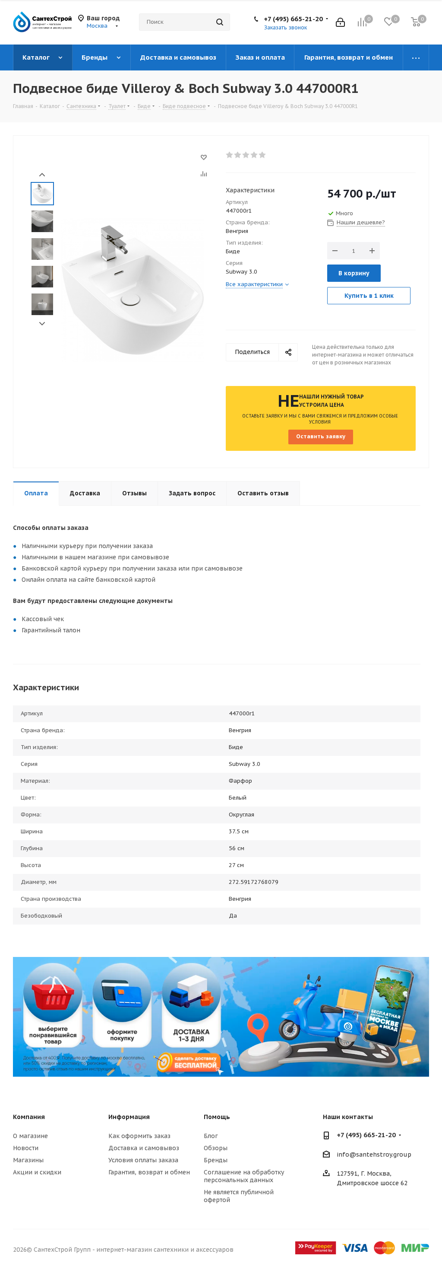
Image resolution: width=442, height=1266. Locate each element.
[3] (246, 155)
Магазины (28, 1160)
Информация (129, 1117)
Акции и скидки (37, 1172)
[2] (238, 155)
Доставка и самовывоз (143, 1148)
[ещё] (416, 57)
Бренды (215, 1160)
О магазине (30, 1136)
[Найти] (219, 22)
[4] (254, 155)
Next (42, 324)
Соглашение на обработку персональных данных (244, 1176)
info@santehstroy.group (374, 1154)
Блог (211, 1136)
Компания (29, 1117)
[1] (230, 155)
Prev (42, 175)
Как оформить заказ (139, 1136)
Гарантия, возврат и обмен (149, 1172)
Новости (25, 1148)
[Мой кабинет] (340, 22)
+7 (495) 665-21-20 (293, 19)
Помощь (217, 1117)
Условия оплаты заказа (143, 1160)
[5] (263, 155)
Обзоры (215, 1148)
